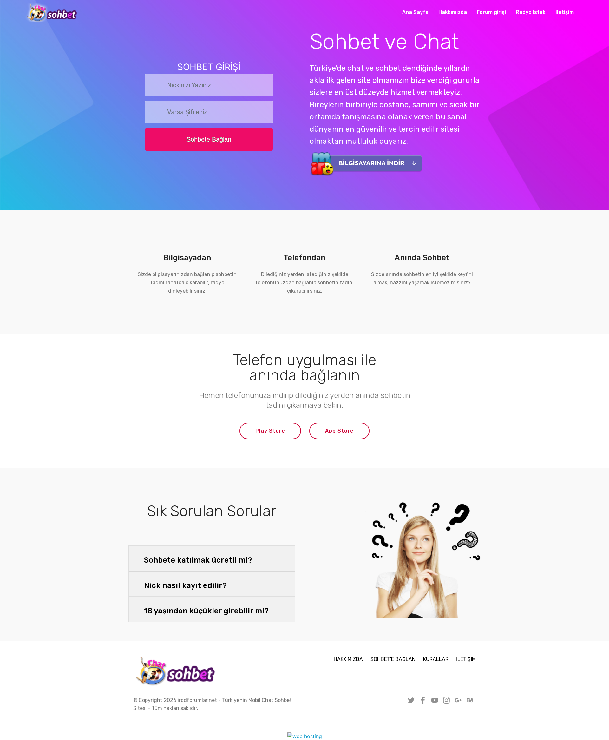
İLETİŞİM (466, 659)
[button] (211, 558)
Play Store (270, 431)
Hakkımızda (452, 12)
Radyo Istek (531, 12)
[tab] (211, 559)
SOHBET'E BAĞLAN (393, 659)
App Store (339, 431)
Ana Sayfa (415, 12)
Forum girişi (491, 12)
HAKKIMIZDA (348, 659)
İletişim (564, 12)
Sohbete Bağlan (209, 139)
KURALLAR (436, 659)
